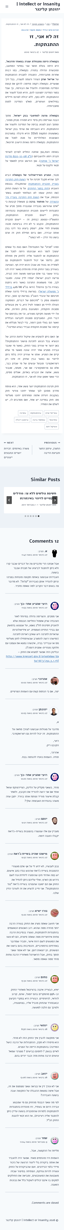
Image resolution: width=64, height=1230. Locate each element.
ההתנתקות (35, 413)
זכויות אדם (54, 30)
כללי (45, 30)
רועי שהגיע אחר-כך (33, 604)
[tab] (38, 516)
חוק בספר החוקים (38, 188)
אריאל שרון (51, 413)
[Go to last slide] (54, 500)
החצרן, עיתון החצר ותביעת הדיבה (49, 448)
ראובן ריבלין (22, 419)
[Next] (9, 500)
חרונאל (53, 419)
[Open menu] (7, 6)
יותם (44, 819)
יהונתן (43, 709)
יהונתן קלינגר (48, 52)
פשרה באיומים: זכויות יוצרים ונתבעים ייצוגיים (16, 450)
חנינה (23, 413)
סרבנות (24, 30)
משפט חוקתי (35, 30)
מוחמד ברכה (39, 419)
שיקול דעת (51, 426)
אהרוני (42, 679)
